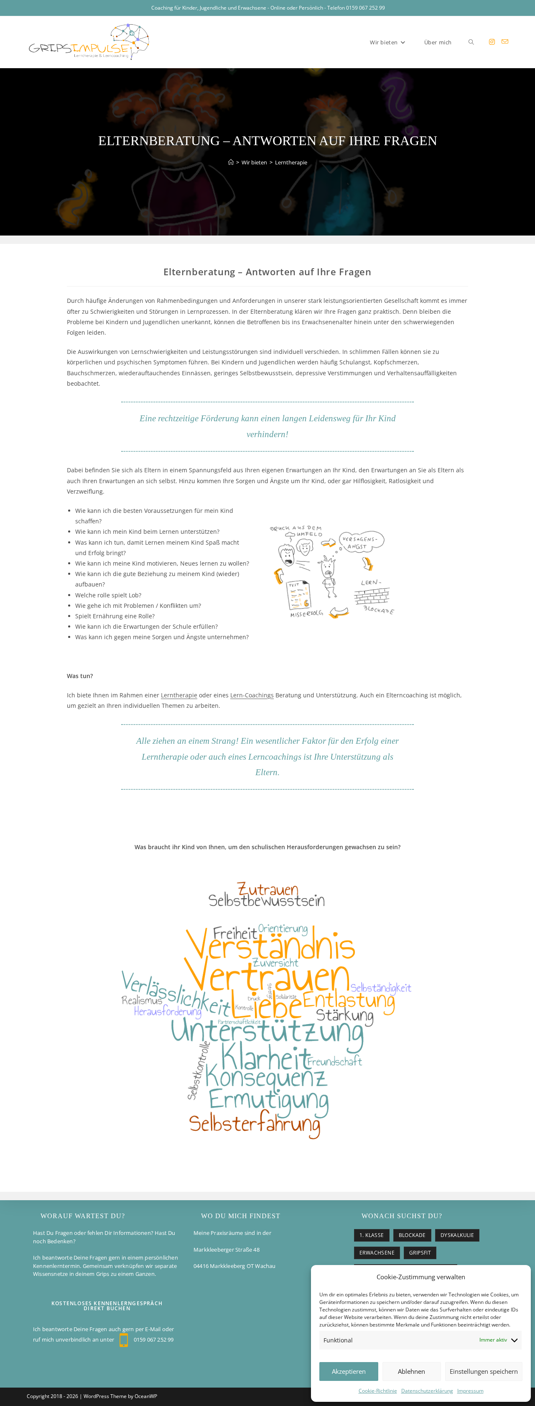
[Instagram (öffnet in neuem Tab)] (492, 41)
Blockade (412, 1235)
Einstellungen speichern (484, 1371)
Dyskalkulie (457, 1235)
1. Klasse (371, 1235)
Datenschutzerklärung (427, 1390)
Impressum (470, 1390)
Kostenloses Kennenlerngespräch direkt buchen (107, 1306)
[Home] (231, 162)
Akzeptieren (349, 1371)
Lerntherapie (291, 162)
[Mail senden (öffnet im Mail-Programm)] (505, 41)
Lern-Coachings (252, 695)
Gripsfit (420, 1252)
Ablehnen (411, 1371)
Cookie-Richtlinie (378, 1390)
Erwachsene (377, 1252)
